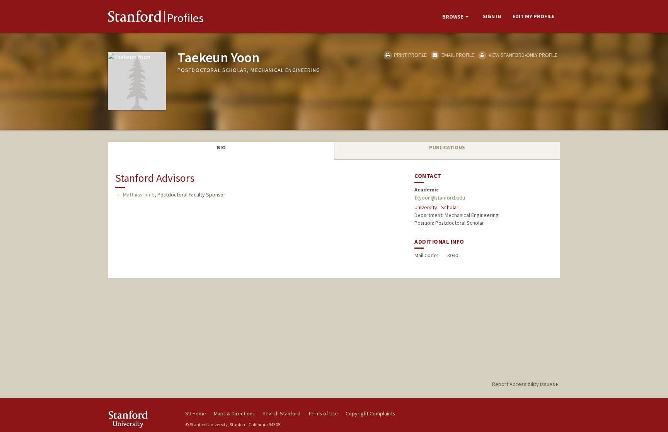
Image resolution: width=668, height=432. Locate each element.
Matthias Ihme (139, 194)
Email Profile (457, 54)
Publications (447, 147)
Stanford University (141, 419)
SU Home (195, 413)
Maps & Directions (234, 413)
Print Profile (410, 54)
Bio (221, 147)
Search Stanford (281, 413)
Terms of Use (323, 413)
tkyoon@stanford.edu (439, 197)
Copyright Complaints (370, 413)
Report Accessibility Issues (524, 384)
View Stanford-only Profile (522, 54)
